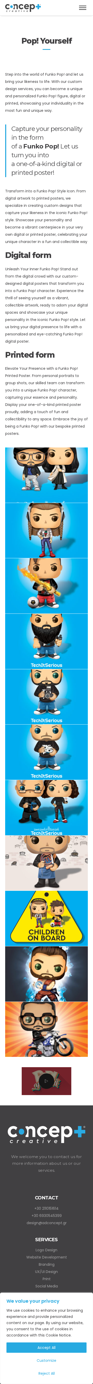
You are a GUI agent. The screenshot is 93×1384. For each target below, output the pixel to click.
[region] (46, 1338)
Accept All (46, 1347)
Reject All (46, 1373)
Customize (46, 1360)
